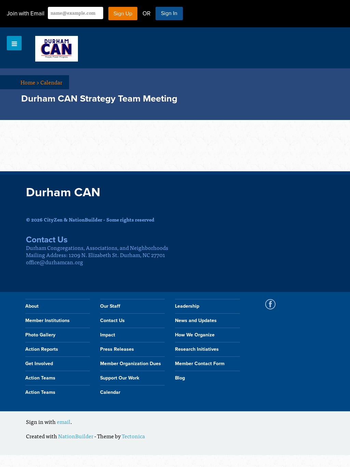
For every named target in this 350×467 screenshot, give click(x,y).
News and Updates (196, 320)
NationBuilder (75, 435)
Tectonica (133, 435)
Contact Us (112, 320)
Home (30, 82)
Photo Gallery (40, 335)
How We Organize (195, 335)
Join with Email (25, 13)
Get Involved (39, 363)
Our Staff (110, 306)
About (32, 306)
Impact (107, 335)
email (63, 421)
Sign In (169, 13)
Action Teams (40, 378)
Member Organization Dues (130, 363)
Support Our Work (119, 378)
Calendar (51, 82)
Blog (180, 378)
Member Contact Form (200, 363)
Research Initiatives (197, 349)
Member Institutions (47, 320)
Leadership (187, 306)
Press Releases (117, 349)
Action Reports (41, 349)
